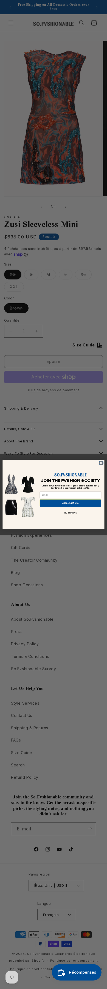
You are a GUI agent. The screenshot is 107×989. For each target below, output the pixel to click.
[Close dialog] (101, 463)
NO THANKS (70, 513)
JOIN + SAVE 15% (70, 503)
